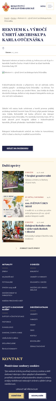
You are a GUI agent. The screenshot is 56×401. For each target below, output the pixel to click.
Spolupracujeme (9, 343)
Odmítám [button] (16, 395)
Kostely (33, 335)
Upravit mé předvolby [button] (27, 389)
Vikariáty (33, 314)
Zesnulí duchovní (37, 346)
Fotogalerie (7, 282)
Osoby (32, 325)
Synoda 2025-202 (8, 287)
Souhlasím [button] (37, 395)
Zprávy (13, 18)
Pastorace (6, 322)
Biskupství (34, 271)
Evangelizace (7, 327)
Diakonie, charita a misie (12, 333)
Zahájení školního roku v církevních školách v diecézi (38, 228)
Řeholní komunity (9, 349)
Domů (6, 18)
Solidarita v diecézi (38, 282)
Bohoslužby (35, 341)
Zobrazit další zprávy (30, 248)
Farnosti (34, 319)
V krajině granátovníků (38, 175)
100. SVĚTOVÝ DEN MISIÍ (36, 204)
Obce (32, 330)
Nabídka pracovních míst (12, 301)
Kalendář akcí (8, 277)
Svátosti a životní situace (13, 316)
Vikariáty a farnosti (38, 277)
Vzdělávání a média (10, 338)
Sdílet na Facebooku (17, 148)
